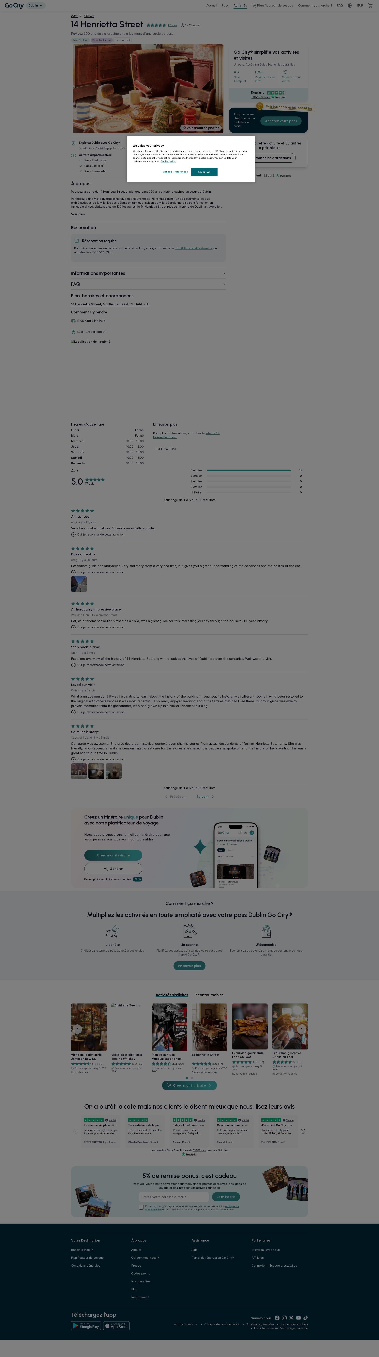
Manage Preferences (175, 171)
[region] (191, 159)
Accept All (204, 171)
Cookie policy (168, 161)
